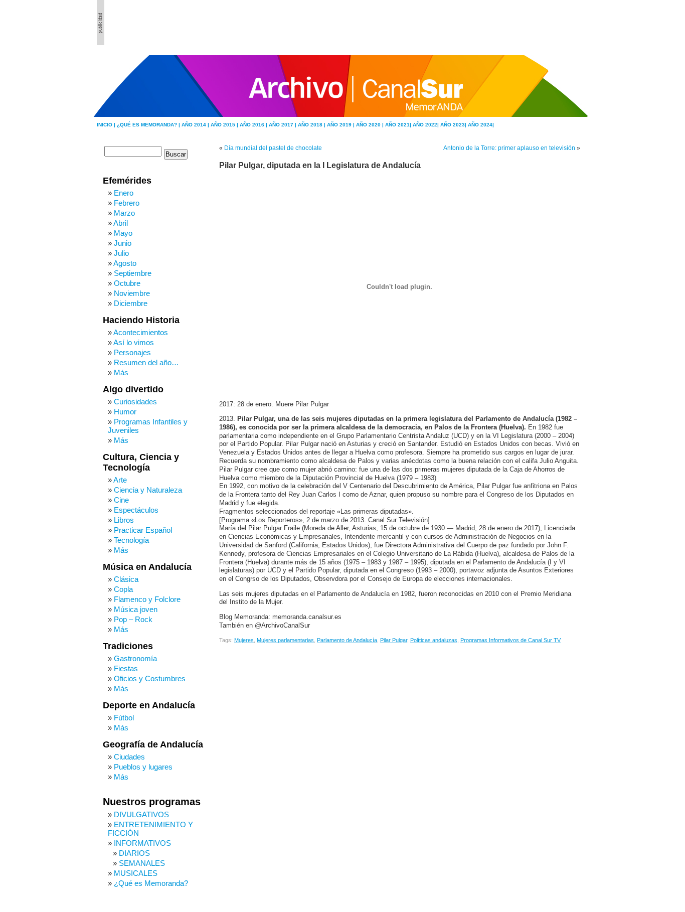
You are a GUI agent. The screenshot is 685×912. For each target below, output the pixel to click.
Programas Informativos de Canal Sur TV (510, 640)
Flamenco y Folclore (147, 599)
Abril (120, 223)
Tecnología (131, 540)
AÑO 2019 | (341, 124)
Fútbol (124, 717)
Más (121, 372)
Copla (123, 589)
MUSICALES (135, 873)
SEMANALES (142, 863)
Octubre (127, 283)
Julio (121, 253)
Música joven (135, 609)
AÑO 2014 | (196, 124)
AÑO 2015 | (225, 124)
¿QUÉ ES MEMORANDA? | (149, 124)
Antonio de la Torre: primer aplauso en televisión (509, 147)
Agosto (124, 263)
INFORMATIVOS (142, 843)
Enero (123, 193)
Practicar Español (143, 530)
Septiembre (132, 273)
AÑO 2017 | (283, 124)
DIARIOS (134, 853)
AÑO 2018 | (312, 124)
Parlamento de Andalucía (347, 640)
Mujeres (244, 640)
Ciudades (129, 756)
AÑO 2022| (426, 124)
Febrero (126, 203)
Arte (120, 480)
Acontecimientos (140, 332)
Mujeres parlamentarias (285, 640)
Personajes (132, 352)
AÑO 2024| (481, 124)
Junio (122, 243)
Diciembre (130, 303)
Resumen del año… (146, 362)
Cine (121, 500)
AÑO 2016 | (254, 124)
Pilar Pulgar (393, 640)
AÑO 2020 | (370, 124)
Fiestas (126, 668)
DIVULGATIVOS (141, 814)
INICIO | (107, 124)
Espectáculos (136, 510)
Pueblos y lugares (143, 767)
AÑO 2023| (454, 124)
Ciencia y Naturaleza (148, 490)
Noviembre (132, 293)
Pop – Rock (133, 619)
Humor (125, 411)
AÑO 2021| (399, 124)
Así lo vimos (133, 342)
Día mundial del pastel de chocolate (273, 147)
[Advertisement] (533, 23)
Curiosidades (135, 401)
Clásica (126, 579)
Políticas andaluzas (433, 640)
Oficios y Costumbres (150, 678)
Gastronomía (135, 658)
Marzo (124, 213)
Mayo (123, 233)
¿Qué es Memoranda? (151, 883)
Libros (124, 520)
